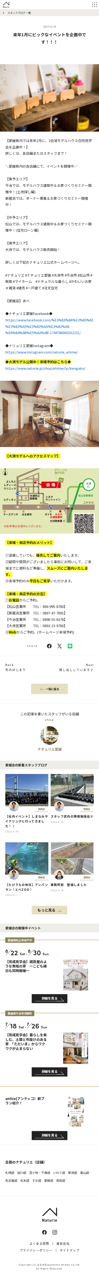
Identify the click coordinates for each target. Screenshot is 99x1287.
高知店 (60, 1180)
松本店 (24, 1180)
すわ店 (36, 1180)
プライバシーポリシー (36, 1250)
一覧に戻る (52, 689)
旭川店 (21, 1172)
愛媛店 (48, 1180)
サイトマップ (69, 1250)
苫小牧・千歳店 (39, 1172)
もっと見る (46, 910)
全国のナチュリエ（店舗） (26, 1162)
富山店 (84, 1172)
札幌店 (9, 1172)
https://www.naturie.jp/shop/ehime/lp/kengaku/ (45, 368)
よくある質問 (39, 1243)
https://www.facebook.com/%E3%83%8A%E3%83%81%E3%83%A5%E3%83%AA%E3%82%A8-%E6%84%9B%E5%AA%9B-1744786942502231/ (49, 326)
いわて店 (59, 1172)
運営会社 (63, 1243)
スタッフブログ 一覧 (19, 13)
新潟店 (72, 1172)
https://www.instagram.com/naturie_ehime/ (41, 352)
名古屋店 (11, 1180)
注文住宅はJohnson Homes (53, 1264)
